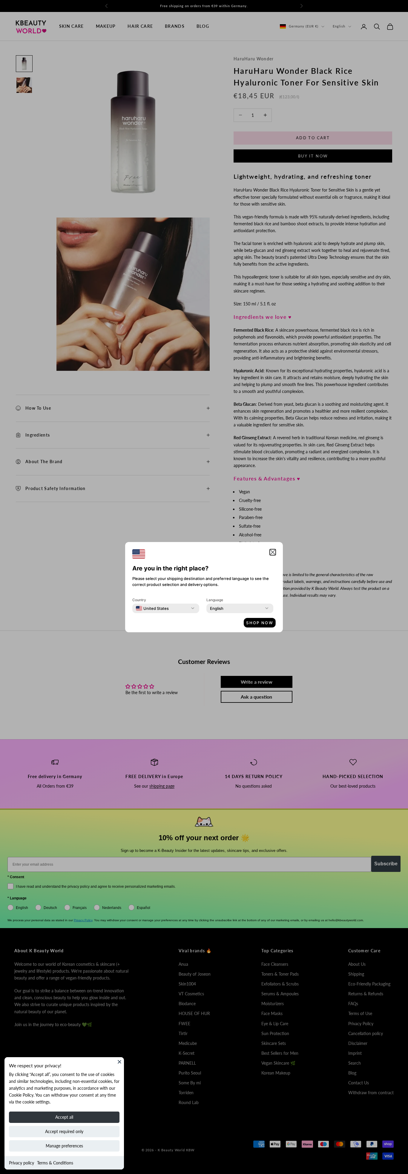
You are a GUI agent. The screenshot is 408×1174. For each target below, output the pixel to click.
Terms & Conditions (55, 1162)
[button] (273, 552)
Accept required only (64, 1131)
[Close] (119, 1061)
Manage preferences (64, 1145)
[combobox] (152, 608)
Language (214, 600)
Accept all (64, 1117)
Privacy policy (21, 1162)
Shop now (259, 622)
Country (139, 600)
